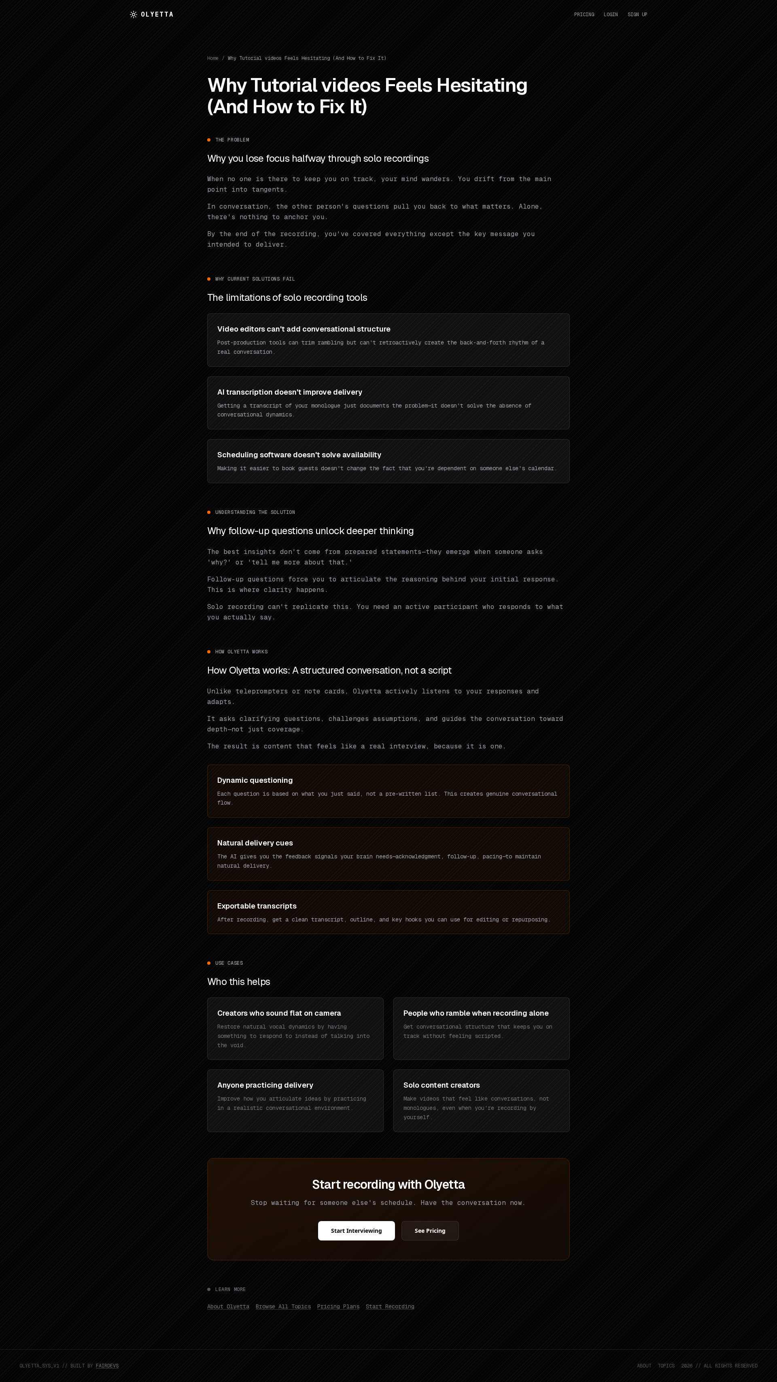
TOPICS (666, 1366)
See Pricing (430, 1230)
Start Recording (390, 1306)
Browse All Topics (283, 1306)
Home (213, 58)
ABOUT (644, 1366)
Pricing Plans (338, 1306)
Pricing (584, 14)
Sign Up (638, 14)
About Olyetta (228, 1306)
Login (611, 14)
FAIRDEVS (107, 1366)
